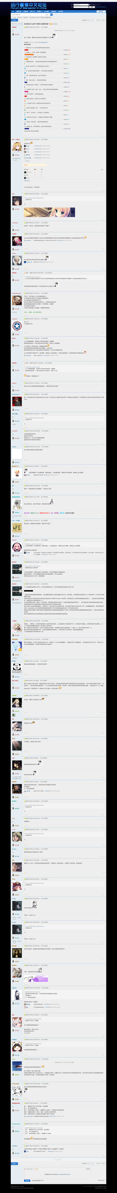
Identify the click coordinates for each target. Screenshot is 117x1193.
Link (31, 1169)
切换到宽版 (105, 1)
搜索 (47, 14)
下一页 (102, 20)
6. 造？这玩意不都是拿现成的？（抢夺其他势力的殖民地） (39, 70)
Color (27, 1169)
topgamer (14, 318)
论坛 (13, 11)
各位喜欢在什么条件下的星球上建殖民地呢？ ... (41, 17)
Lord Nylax (15, 222)
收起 (102, 169)
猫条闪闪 (14, 965)
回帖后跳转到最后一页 (37, 1180)
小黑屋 (94, 1186)
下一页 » (58, 1159)
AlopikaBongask (16, 293)
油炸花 (13, 338)
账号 (72, 4)
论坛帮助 (60, 11)
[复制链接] (54, 24)
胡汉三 (13, 738)
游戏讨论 (20, 17)
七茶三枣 (28, 791)
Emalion (14, 849)
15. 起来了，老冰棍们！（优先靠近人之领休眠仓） (37, 112)
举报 (103, 136)
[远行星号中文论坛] (29, 5)
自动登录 (92, 4)
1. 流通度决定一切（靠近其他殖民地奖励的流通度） (37, 47)
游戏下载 (19, 11)
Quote (33, 1169)
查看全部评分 (27, 180)
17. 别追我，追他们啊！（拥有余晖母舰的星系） (36, 121)
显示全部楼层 (44, 27)
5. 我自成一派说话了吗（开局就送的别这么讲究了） (37, 66)
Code (35, 1169)
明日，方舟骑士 (16, 139)
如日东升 (28, 552)
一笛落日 (14, 620)
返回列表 (85, 20)
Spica (13, 1059)
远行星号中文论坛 (11, 17)
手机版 (90, 1186)
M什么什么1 (29, 172)
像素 (27, 175)
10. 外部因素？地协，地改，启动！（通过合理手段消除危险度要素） (41, 89)
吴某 (27, 1007)
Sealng (27, 146)
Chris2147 (14, 431)
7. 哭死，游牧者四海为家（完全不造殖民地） (35, 75)
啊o (13, 485)
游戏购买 (25, 11)
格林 (13, 860)
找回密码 (98, 4)
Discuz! (19, 1186)
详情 (36, 146)
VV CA (27, 152)
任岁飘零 (14, 234)
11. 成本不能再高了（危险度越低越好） (34, 94)
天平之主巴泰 (15, 1083)
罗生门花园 (28, 158)
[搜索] (51, 14)
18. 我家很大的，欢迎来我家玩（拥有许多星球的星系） (38, 126)
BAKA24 (28, 475)
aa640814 (14, 1146)
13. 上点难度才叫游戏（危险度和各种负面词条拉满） (37, 103)
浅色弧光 (14, 781)
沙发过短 (14, 695)
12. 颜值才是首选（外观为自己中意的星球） (35, 98)
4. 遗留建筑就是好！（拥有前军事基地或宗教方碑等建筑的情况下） (41, 61)
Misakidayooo (16, 394)
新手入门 (32, 11)
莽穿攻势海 (15, 639)
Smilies (37, 1169)
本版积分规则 (101, 1180)
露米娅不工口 (15, 466)
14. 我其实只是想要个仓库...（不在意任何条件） (36, 108)
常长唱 (13, 661)
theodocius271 (29, 1116)
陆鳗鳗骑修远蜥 (16, 1103)
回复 (27, 136)
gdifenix (14, 383)
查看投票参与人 (44, 42)
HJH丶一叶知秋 (16, 520)
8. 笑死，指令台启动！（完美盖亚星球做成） (35, 80)
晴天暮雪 (28, 1004)
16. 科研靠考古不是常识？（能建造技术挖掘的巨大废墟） (38, 117)
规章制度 (53, 11)
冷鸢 (13, 758)
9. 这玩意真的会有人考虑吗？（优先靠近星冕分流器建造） (39, 84)
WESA (27, 149)
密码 (72, 7)
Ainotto (14, 253)
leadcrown (28, 240)
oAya (13, 818)
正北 (13, 193)
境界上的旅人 (15, 680)
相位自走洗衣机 (16, 497)
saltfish (14, 446)
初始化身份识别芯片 (101, 7)
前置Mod (39, 11)
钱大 (13, 719)
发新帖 (14, 20)
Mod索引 (46, 11)
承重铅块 (14, 27)
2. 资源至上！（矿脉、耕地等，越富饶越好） (35, 52)
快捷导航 (100, 11)
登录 (58, 1174)
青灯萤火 (28, 154)
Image (29, 1169)
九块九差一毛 (29, 262)
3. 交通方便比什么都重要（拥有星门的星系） (35, 57)
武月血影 (14, 945)
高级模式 (88, 1169)
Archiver (85, 1186)
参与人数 (26, 169)
